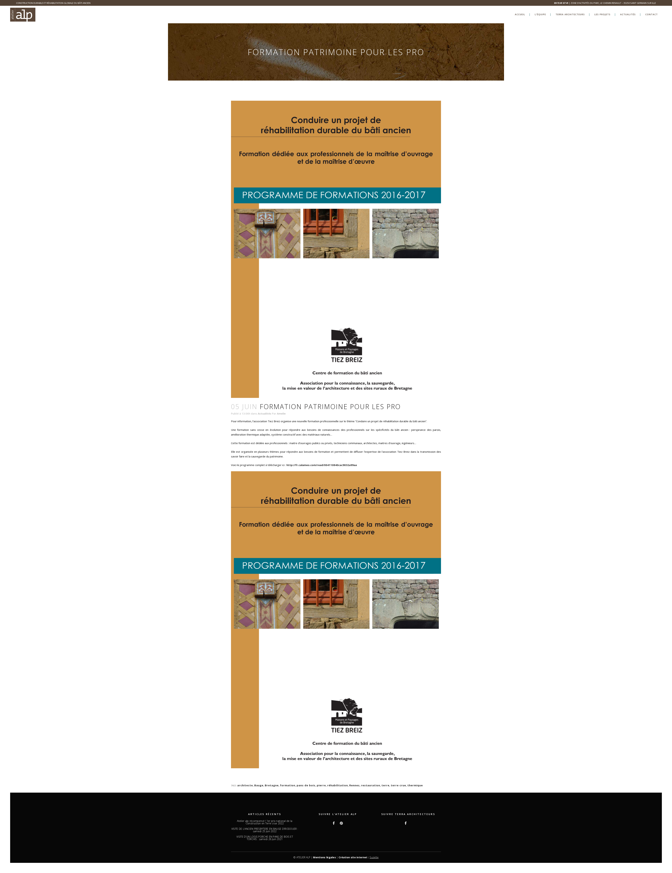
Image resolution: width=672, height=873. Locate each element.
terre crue (398, 785)
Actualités (264, 413)
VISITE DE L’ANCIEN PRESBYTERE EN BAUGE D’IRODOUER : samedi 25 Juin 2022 (264, 830)
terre (385, 785)
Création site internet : (359, 857)
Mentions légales (324, 857)
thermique (415, 785)
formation (287, 785)
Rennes (354, 785)
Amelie (281, 413)
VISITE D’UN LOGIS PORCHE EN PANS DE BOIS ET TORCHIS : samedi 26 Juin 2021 (264, 838)
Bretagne (272, 785)
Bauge (258, 785)
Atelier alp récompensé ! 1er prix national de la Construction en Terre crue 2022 (264, 822)
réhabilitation (337, 785)
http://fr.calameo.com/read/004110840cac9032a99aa (321, 465)
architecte (245, 785)
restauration (370, 785)
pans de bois (306, 785)
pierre (321, 785)
